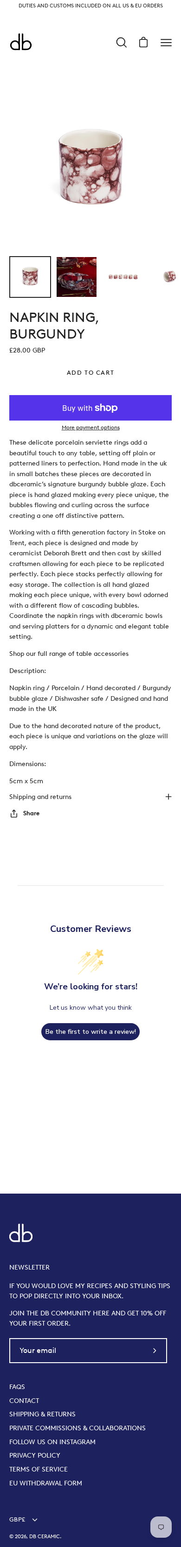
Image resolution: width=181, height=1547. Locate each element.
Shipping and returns (40, 796)
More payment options (91, 427)
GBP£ (17, 1519)
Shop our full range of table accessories (69, 653)
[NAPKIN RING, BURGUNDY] (30, 277)
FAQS (17, 1387)
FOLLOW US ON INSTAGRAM (52, 1442)
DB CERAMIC (44, 1537)
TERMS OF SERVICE (38, 1469)
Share (31, 813)
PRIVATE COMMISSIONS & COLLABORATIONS (77, 1428)
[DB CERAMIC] (20, 42)
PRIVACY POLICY (34, 1455)
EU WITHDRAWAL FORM (45, 1483)
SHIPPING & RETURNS (42, 1414)
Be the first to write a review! (90, 1031)
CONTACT (24, 1400)
